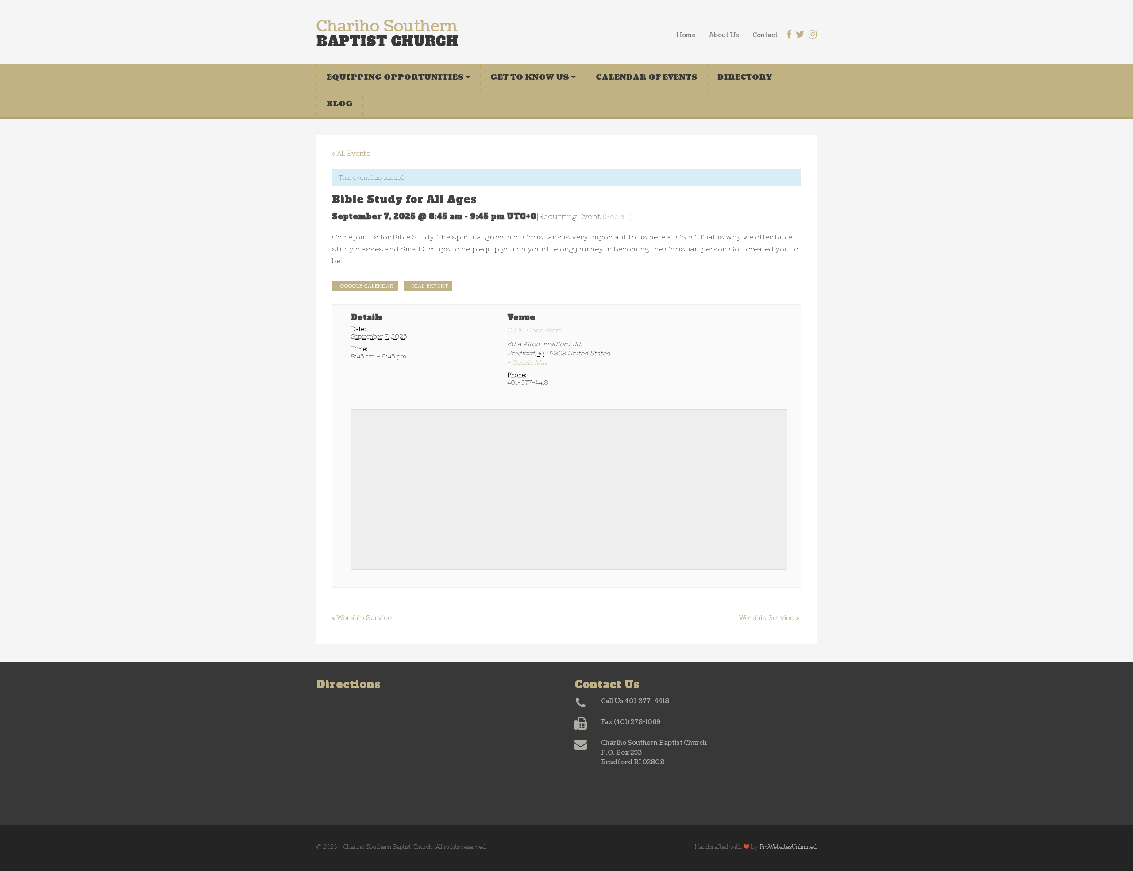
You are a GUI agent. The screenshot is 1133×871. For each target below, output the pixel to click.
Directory (744, 77)
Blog (340, 104)
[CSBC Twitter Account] (800, 34)
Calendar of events (647, 77)
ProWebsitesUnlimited (788, 847)
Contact (765, 35)
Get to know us (529, 77)
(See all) (617, 216)
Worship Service (362, 617)
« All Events (351, 153)
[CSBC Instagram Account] (813, 34)
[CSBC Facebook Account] (789, 34)
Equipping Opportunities (395, 77)
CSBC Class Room (534, 330)
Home (686, 35)
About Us (724, 35)
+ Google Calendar (365, 286)
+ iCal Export (428, 286)
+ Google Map (527, 362)
